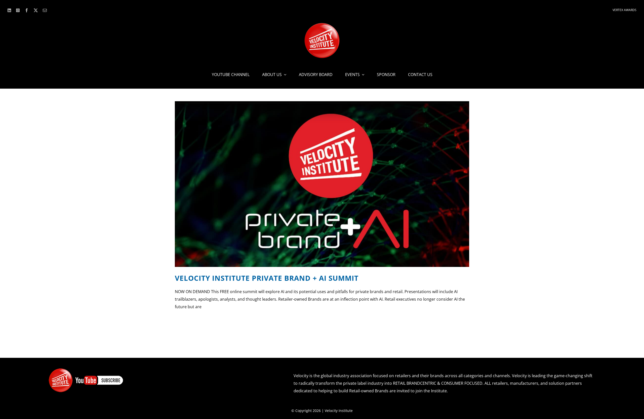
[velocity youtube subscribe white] (86, 370)
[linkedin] (9, 10)
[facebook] (27, 10)
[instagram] (18, 10)
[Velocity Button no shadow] (322, 25)
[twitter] (36, 10)
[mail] (45, 10)
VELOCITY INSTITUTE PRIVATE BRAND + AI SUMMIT (266, 278)
